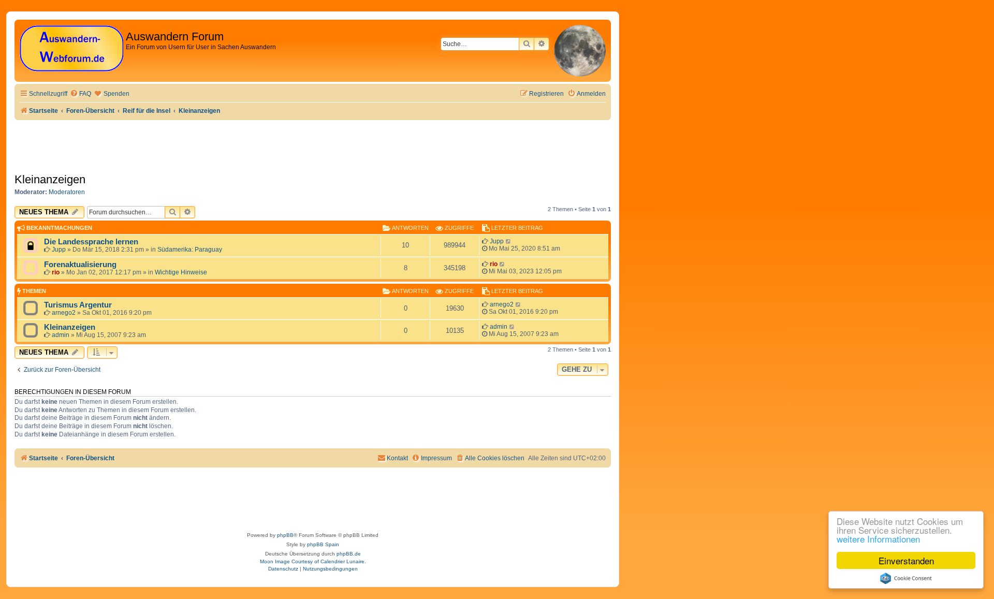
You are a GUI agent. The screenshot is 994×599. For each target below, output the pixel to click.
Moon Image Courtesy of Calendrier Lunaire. (313, 561)
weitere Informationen (878, 538)
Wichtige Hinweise (181, 272)
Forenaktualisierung (80, 264)
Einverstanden (906, 560)
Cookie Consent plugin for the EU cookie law (906, 578)
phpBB (285, 535)
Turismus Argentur (78, 305)
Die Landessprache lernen (91, 242)
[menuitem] (80, 94)
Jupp (59, 249)
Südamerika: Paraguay (189, 249)
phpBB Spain (323, 544)
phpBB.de (349, 554)
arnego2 (64, 312)
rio (56, 272)
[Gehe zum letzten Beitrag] (508, 241)
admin (60, 335)
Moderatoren (67, 192)
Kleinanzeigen (49, 179)
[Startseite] (71, 49)
